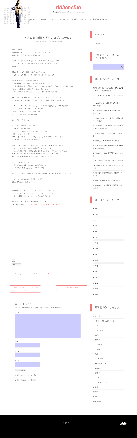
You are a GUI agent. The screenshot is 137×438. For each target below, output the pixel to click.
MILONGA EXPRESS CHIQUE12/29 (104, 165)
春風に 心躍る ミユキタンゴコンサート (25, 289)
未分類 (97, 359)
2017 (95, 254)
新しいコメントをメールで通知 (26, 375)
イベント (83, 19)
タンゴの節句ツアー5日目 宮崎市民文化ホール (107, 103)
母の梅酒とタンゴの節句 (101, 141)
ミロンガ (53, 19)
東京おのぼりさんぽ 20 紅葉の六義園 (105, 173)
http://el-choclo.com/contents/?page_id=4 (45, 204)
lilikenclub (68, 7)
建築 (98, 349)
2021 (95, 231)
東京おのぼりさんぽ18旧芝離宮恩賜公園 (106, 185)
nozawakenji (58, 41)
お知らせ (32, 19)
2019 (95, 243)
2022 (95, 225)
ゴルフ (97, 325)
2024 (95, 214)
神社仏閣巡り (99, 363)
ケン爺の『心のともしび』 (99, 19)
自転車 (97, 368)
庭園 (98, 344)
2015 (95, 266)
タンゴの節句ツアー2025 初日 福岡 (104, 133)
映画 (96, 354)
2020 (95, 237)
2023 (95, 220)
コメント (18, 312)
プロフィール (63, 19)
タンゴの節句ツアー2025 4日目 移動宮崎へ (106, 110)
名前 (17, 341)
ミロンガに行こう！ (99, 382)
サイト (17, 360)
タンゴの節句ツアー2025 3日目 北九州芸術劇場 (108, 118)
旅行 (94, 396)
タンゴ (31, 274)
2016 (95, 260)
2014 (95, 271)
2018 (95, 248)
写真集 (74, 19)
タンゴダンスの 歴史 (72, 287)
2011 (95, 289)
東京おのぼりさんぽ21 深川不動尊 (104, 153)
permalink (46, 274)
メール (17, 351)
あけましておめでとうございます (103, 160)
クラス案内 (42, 19)
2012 (95, 283)
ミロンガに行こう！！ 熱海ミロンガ (104, 95)
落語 (96, 373)
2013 (95, 277)
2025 (95, 208)
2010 (95, 294)
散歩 (96, 340)
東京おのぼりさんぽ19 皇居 (101, 180)
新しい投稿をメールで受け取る (26, 380)
